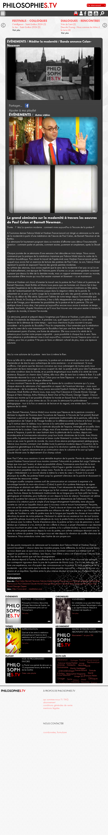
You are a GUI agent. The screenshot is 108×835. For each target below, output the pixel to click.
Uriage (61, 678)
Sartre (70, 679)
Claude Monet (36, 583)
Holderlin (71, 665)
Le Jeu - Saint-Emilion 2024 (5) (26, 27)
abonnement (49, 702)
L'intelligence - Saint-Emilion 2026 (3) (29, 24)
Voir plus (16, 30)
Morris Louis (12, 583)
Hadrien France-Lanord (62, 581)
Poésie (94, 682)
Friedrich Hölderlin (80, 581)
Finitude (92, 670)
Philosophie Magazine (76, 673)
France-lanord (80, 670)
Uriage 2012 (79, 676)
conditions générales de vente (57, 705)
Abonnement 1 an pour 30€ (82, 635)
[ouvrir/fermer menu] (3, 13)
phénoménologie (66, 671)
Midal (83, 679)
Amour (76, 680)
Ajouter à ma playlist (22, 110)
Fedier (74, 662)
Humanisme (62, 667)
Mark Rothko (94, 581)
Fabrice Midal (46, 581)
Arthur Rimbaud (76, 583)
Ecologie (74, 660)
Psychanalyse (93, 662)
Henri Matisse (63, 583)
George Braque (50, 583)
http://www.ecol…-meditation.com (27, 589)
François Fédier (91, 675)
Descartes (85, 682)
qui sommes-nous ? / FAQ (55, 699)
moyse (81, 663)
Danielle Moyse (65, 683)
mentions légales (51, 708)
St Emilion (60, 673)
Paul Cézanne (24, 583)
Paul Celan (20, 581)
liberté (90, 673)
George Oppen (20, 586)
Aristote (61, 665)
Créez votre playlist (29, 673)
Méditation (62, 659)
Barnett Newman (32, 581)
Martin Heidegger (78, 668)
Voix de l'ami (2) (68, 24)
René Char (88, 583)
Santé (88, 666)
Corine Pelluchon (63, 675)
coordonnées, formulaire (55, 732)
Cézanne (75, 682)
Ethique (93, 678)
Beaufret (82, 665)
